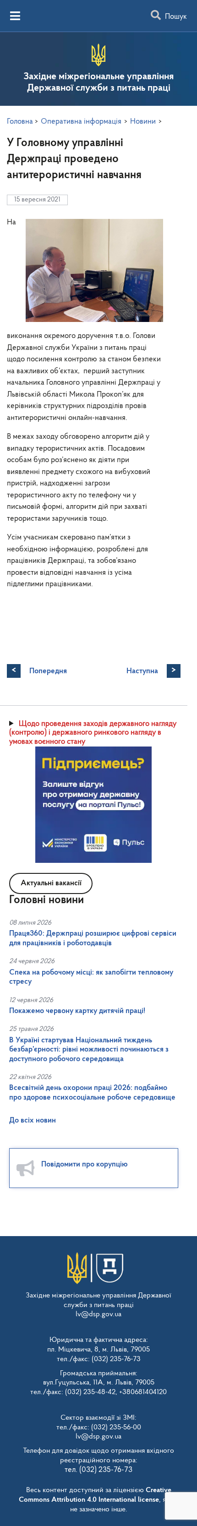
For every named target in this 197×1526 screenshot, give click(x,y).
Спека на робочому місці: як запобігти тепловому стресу (91, 977)
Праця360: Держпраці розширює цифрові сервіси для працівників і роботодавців (92, 938)
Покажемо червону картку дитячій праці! (77, 1011)
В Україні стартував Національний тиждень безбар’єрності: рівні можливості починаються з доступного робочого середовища (89, 1049)
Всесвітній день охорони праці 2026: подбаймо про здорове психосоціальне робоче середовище (92, 1092)
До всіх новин (32, 1120)
